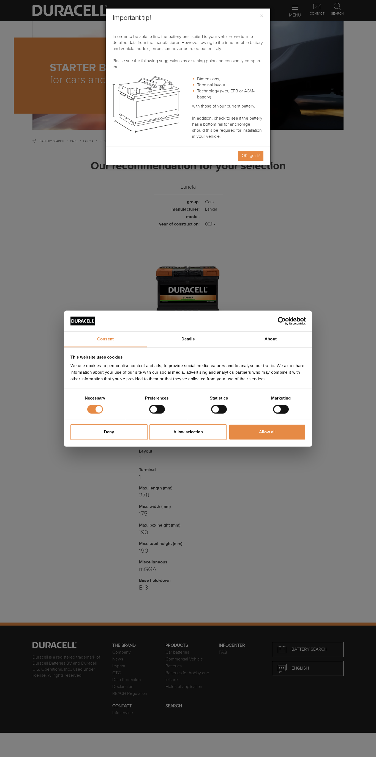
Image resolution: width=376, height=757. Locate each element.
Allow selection (188, 432)
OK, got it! (251, 155)
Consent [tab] (105, 339)
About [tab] (271, 339)
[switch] (157, 409)
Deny (109, 432)
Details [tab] (188, 339)
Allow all (267, 432)
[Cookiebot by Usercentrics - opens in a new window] (282, 321)
